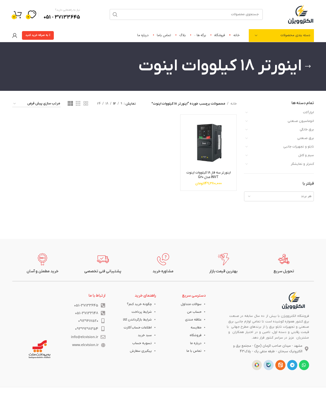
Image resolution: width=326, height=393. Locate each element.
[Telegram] (292, 365)
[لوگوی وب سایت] (300, 14)
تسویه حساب (142, 343)
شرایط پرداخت (142, 312)
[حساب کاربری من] (15, 35)
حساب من (194, 312)
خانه (233, 103)
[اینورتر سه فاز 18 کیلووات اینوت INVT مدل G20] (208, 142)
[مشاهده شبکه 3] (78, 103)
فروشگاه (195, 335)
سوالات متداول (191, 304)
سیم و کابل (306, 155)
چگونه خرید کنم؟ (139, 304)
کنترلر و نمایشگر (302, 164)
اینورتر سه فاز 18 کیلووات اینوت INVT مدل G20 (208, 175)
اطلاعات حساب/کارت (138, 327)
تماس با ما (194, 351)
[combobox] (279, 196)
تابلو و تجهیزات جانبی (298, 146)
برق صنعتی (305, 138)
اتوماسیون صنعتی (301, 121)
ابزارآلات (308, 112)
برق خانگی (307, 129)
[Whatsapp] (304, 365)
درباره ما (195, 343)
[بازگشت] (308, 66)
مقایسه (196, 327)
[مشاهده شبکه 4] (70, 103)
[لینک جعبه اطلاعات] (284, 263)
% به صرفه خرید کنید (37, 35)
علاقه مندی (193, 319)
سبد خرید (145, 335)
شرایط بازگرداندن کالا (137, 319)
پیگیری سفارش (141, 351)
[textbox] (278, 196)
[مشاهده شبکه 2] (85, 103)
